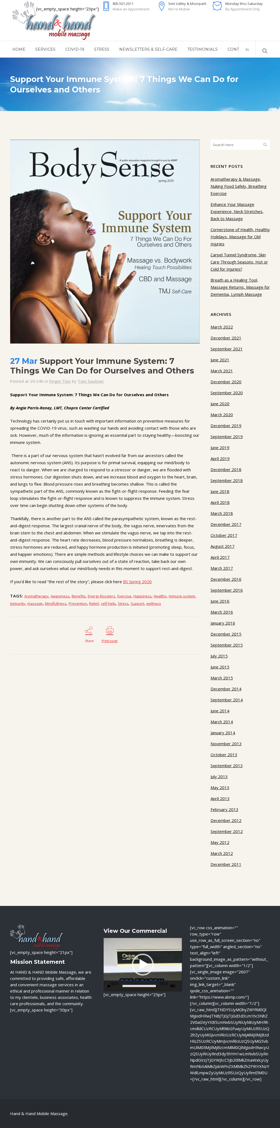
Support (137, 603)
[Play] (109, 986)
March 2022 (222, 327)
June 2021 (220, 359)
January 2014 (223, 732)
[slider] (139, 986)
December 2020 (226, 381)
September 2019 (227, 436)
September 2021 (227, 349)
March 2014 (222, 721)
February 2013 (224, 809)
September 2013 (227, 765)
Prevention (78, 603)
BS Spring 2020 (137, 581)
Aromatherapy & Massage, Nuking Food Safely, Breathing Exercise (239, 186)
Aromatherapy (36, 596)
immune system (182, 596)
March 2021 (222, 370)
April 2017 (220, 557)
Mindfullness (55, 603)
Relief (94, 603)
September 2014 (227, 699)
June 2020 (220, 403)
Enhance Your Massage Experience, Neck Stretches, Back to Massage (237, 211)
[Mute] (172, 986)
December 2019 (226, 425)
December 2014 (226, 688)
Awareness (60, 596)
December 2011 (226, 864)
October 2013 (224, 754)
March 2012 (222, 853)
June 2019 (220, 447)
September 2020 (227, 392)
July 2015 (219, 656)
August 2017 (223, 546)
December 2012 (226, 820)
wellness (153, 603)
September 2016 (227, 590)
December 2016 (226, 579)
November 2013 (226, 743)
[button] (143, 965)
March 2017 (222, 568)
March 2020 (222, 414)
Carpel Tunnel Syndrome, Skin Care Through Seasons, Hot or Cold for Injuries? (239, 262)
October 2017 (224, 535)
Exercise (124, 596)
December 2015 (226, 634)
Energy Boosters (101, 596)
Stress (123, 603)
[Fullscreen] (180, 986)
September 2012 (227, 831)
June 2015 (220, 667)
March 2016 (222, 612)
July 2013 (219, 776)
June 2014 (220, 710)
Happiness (142, 596)
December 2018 (226, 469)
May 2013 (220, 787)
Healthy (160, 596)
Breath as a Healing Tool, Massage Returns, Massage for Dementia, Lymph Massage (240, 287)
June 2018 (220, 491)
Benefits (79, 596)
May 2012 (220, 842)
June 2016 (220, 601)
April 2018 (220, 502)
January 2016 (223, 623)
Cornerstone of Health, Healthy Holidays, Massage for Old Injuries (240, 236)
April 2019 (220, 458)
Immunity (17, 603)
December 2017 (226, 524)
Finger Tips (60, 381)
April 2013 (220, 798)
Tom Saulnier (91, 381)
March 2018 (222, 513)
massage (35, 603)
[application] (143, 964)
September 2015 (227, 645)
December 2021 (226, 338)
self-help (108, 603)
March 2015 (222, 678)
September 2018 (227, 480)
